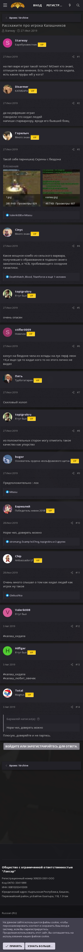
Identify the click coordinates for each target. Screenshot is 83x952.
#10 (78, 523)
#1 (78, 56)
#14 (78, 707)
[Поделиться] (73, 56)
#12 (78, 626)
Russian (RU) (9, 913)
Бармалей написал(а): (21, 719)
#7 (78, 392)
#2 (78, 103)
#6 (78, 346)
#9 (78, 473)
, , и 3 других (37, 541)
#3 (78, 149)
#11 (78, 572)
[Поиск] (78, 5)
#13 (78, 664)
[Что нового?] (69, 5)
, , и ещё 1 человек (37, 276)
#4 (78, 246)
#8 (78, 430)
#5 (78, 307)
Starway (10, 30)
